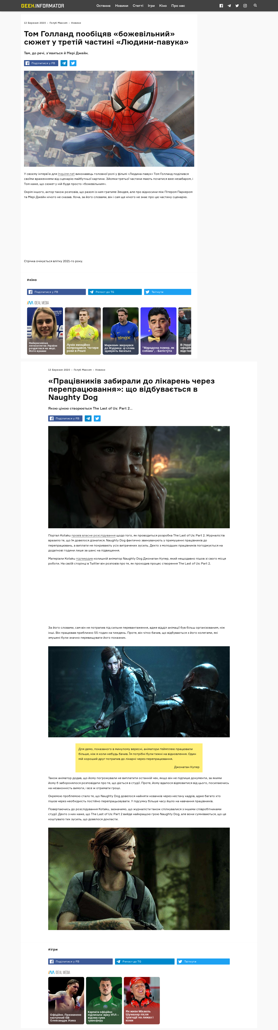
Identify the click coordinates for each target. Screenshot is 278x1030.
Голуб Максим (58, 22)
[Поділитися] (64, 63)
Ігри (151, 5)
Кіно (163, 5)
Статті (138, 5)
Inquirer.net (66, 174)
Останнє (103, 5)
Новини (121, 5)
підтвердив (84, 558)
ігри (54, 949)
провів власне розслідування (93, 535)
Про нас (178, 5)
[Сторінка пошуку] (255, 6)
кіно (33, 280)
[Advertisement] (109, 229)
